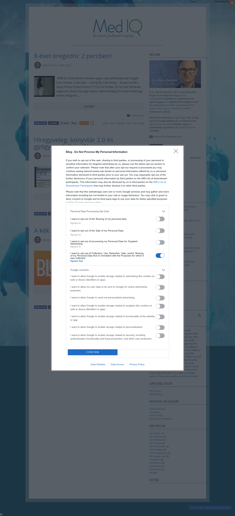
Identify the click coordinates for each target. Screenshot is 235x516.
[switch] (160, 219)
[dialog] (117, 258)
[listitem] (117, 211)
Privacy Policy (137, 364)
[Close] (177, 152)
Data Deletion (98, 364)
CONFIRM (92, 352)
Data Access (117, 364)
